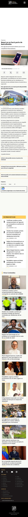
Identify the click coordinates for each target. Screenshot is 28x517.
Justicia (4, 476)
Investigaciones (20, 481)
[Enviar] (17, 72)
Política (4, 478)
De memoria (19, 480)
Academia (18, 478)
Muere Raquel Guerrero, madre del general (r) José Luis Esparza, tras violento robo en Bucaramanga (15, 253)
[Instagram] (18, 472)
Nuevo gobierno (20, 484)
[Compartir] (4, 72)
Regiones (5, 484)
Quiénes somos (6, 492)
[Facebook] (4, 472)
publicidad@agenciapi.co (8, 500)
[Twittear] (11, 73)
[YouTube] (13, 472)
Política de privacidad (7, 496)
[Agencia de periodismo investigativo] (13, 2)
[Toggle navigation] (27, 1)
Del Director (5, 491)
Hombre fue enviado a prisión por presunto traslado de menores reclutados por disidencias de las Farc (15, 234)
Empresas (3, 40)
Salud (17, 476)
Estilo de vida (19, 486)
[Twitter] (8, 472)
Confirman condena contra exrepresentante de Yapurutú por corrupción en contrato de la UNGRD (15, 224)
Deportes (5, 480)
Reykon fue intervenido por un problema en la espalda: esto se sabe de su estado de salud (15, 244)
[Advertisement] (14, 24)
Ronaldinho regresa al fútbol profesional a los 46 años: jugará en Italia (15, 263)
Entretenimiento (7, 481)
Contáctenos (6, 494)
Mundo (4, 483)
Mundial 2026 (19, 483)
